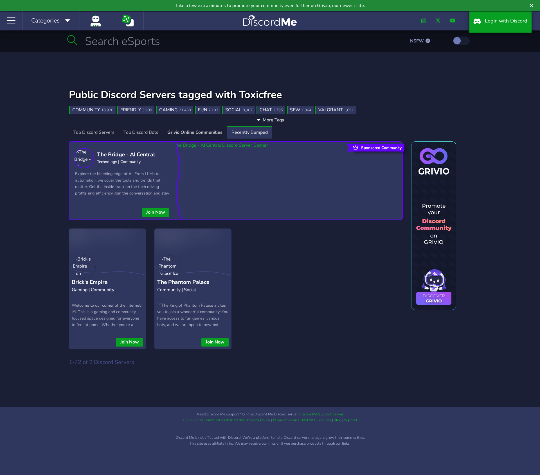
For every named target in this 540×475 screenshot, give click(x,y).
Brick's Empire (89, 282)
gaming (175, 110)
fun (208, 110)
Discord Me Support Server (321, 414)
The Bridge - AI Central (126, 154)
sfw (300, 110)
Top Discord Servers (93, 132)
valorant (336, 110)
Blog (337, 420)
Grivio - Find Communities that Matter (214, 420)
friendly (136, 110)
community (92, 110)
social (239, 110)
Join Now (155, 212)
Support (350, 420)
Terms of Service (286, 420)
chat (271, 110)
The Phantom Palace (183, 282)
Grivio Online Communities (194, 132)
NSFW (417, 41)
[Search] (72, 40)
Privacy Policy (258, 420)
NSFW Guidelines (316, 420)
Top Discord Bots (140, 132)
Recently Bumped (249, 132)
